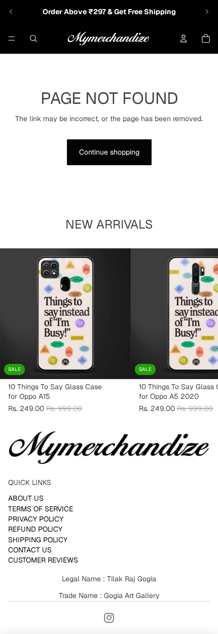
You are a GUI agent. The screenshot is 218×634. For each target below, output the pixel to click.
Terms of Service (40, 508)
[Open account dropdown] (183, 38)
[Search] (33, 38)
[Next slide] (207, 12)
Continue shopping (109, 152)
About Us (26, 498)
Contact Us (30, 549)
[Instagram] (109, 618)
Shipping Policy (37, 539)
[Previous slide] (11, 12)
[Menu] (11, 38)
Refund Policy (35, 529)
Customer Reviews (43, 560)
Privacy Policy (35, 519)
